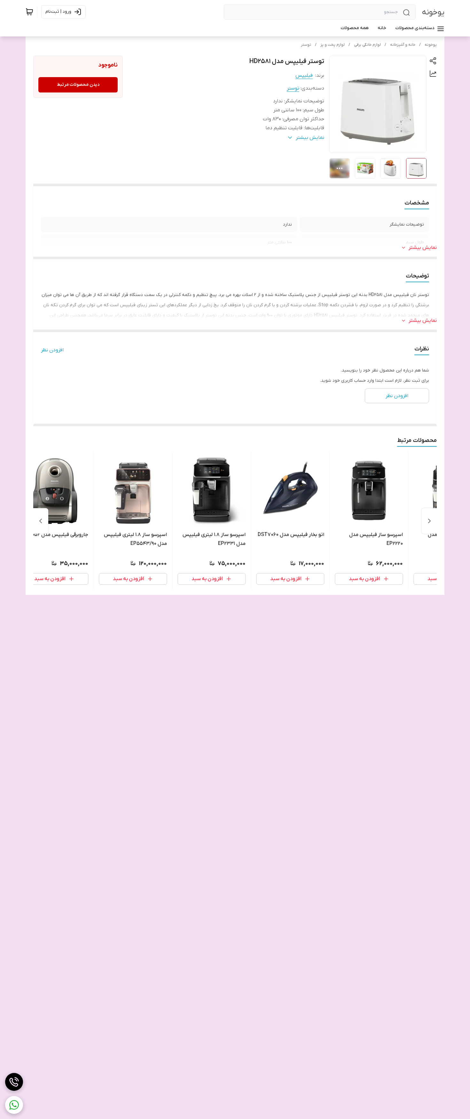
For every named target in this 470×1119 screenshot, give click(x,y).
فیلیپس (304, 75)
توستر (306, 44)
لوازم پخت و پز (332, 44)
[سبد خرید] (29, 12)
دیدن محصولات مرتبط (78, 85)
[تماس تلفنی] (14, 1082)
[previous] (429, 521)
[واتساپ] (14, 1105)
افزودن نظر (52, 350)
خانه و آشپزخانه (402, 44)
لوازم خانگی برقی (367, 44)
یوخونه (433, 12)
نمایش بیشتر (423, 247)
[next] (40, 521)
